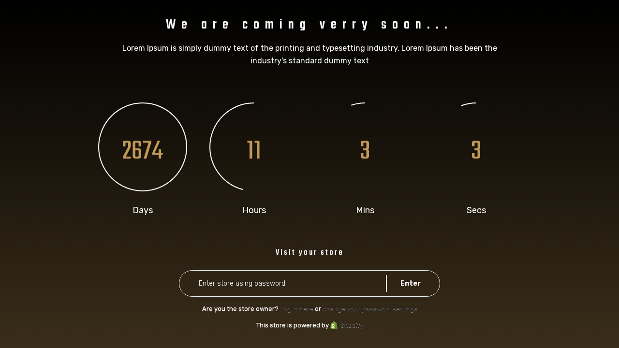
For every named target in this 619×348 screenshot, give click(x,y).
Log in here (296, 308)
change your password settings (370, 308)
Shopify (351, 325)
